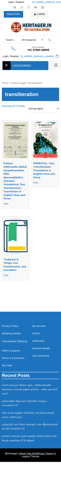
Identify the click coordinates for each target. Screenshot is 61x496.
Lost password (40, 355)
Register (13, 14)
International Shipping (14, 341)
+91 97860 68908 (38, 50)
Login (41, 14)
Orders (36, 333)
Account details (41, 348)
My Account (39, 326)
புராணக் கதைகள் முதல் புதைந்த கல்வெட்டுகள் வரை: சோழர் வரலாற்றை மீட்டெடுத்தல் (29, 438)
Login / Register (16, 2)
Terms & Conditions (13, 358)
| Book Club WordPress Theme (35, 453)
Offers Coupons (11, 350)
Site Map (7, 365)
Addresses (38, 341)
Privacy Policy (10, 326)
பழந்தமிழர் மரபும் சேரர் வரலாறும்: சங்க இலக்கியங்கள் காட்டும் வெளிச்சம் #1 (30, 426)
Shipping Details (11, 333)
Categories (22, 65)
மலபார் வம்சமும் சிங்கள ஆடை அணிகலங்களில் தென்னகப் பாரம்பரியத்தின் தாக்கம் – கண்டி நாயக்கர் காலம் (29, 389)
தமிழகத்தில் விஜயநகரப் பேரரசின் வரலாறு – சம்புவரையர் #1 (25, 403)
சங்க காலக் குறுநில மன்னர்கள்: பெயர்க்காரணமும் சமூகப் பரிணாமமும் (28, 414)
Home (5, 83)
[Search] (49, 40)
